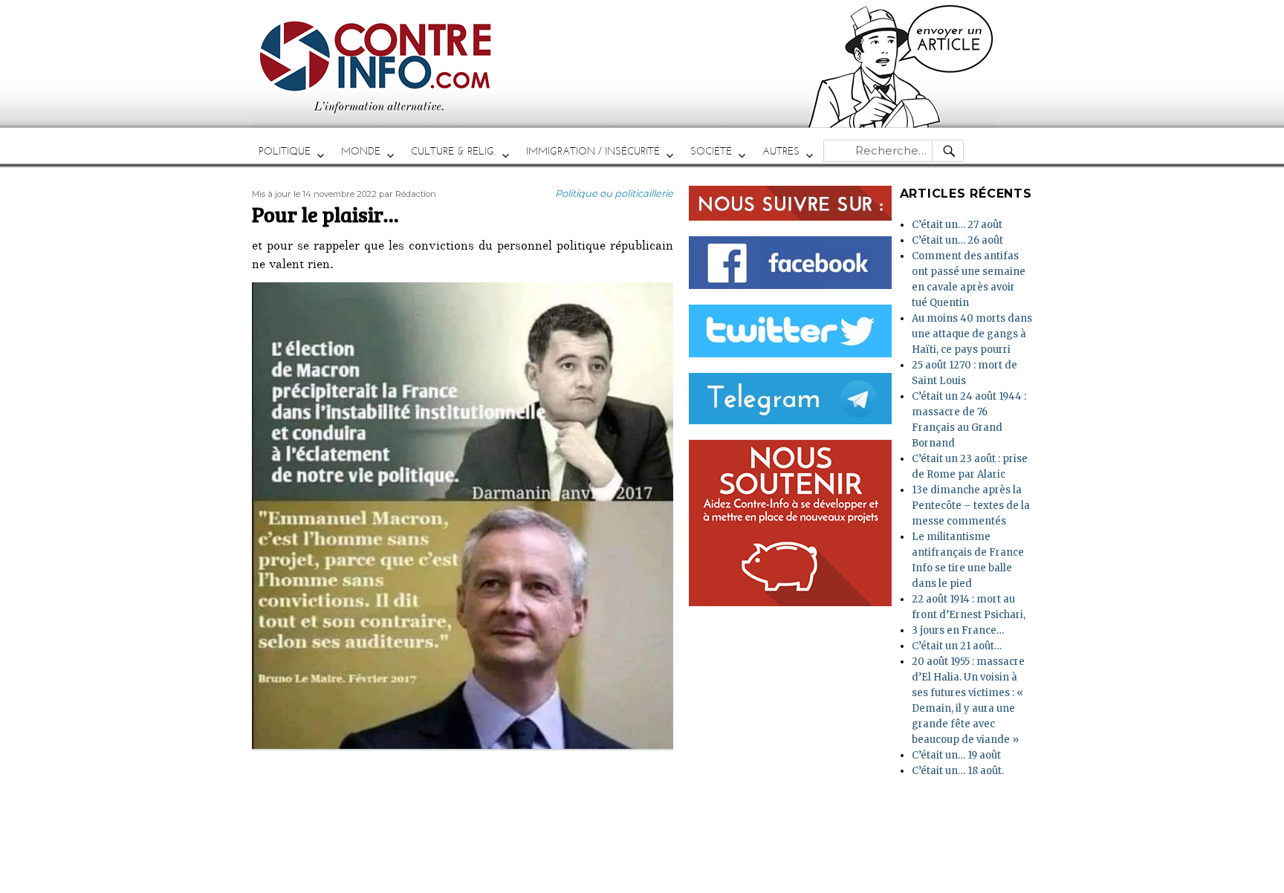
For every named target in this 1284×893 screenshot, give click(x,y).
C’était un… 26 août (957, 240)
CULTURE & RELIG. (453, 151)
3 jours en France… (958, 630)
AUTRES (781, 151)
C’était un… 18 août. (958, 770)
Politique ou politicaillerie (614, 193)
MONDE (360, 151)
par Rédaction (407, 194)
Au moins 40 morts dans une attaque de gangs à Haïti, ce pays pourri (972, 334)
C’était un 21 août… (957, 646)
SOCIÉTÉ (711, 151)
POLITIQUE (285, 151)
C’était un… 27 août (957, 224)
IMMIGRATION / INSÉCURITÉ (593, 151)
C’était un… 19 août (956, 755)
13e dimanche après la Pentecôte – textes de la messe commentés (971, 505)
